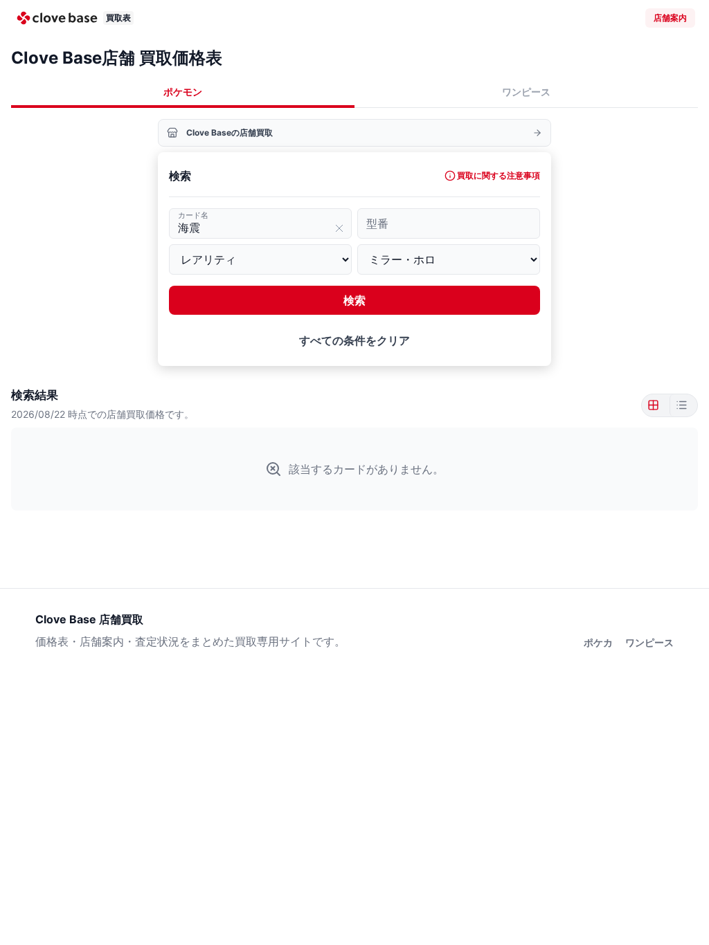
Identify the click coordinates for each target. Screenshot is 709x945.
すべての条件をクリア (354, 340)
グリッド (655, 405)
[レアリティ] (260, 259)
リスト (681, 405)
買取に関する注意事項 (498, 175)
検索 (354, 300)
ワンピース (526, 92)
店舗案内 (670, 17)
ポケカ (598, 642)
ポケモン (182, 92)
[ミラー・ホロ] (448, 259)
